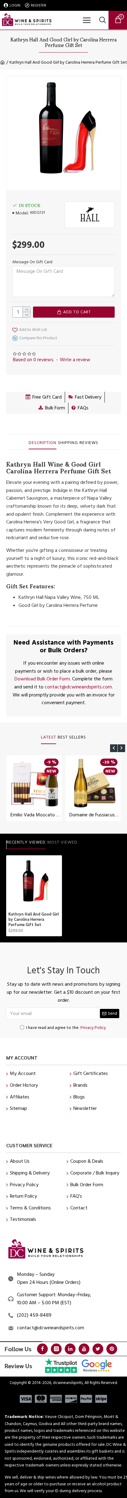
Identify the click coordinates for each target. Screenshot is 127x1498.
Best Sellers (72, 737)
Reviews (89, 443)
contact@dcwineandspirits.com (78, 686)
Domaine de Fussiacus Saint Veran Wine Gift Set (94, 815)
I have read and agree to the (66, 1028)
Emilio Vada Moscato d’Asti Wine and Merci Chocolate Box (35, 815)
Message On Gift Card (32, 262)
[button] (114, 748)
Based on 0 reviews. (33, 359)
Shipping (68, 443)
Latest (48, 737)
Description (42, 443)
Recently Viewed (26, 842)
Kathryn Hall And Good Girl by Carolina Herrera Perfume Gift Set (33, 919)
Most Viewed (62, 842)
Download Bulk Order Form (42, 678)
